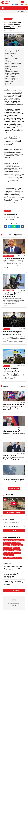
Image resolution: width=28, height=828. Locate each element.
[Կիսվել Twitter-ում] (10, 226)
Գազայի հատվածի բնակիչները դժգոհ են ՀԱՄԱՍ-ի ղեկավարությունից (13, 294)
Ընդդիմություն (8, 557)
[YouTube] (18, 4)
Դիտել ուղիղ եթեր (15, 512)
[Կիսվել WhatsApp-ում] (14, 226)
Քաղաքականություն (8, 255)
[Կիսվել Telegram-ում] (18, 226)
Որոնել (15, 531)
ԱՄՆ (6, 542)
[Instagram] (26, 4)
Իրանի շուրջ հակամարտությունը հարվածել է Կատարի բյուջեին (13, 480)
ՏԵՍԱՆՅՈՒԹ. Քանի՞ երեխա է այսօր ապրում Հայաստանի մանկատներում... (14, 574)
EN (25, 2)
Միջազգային (19, 540)
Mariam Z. (6, 267)
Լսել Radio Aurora (15, 590)
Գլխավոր (3, 11)
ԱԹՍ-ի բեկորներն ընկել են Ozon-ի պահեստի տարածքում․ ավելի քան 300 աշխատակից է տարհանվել (14, 406)
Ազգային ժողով (8, 555)
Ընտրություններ (17, 545)
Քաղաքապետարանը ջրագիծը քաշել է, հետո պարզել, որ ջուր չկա (14, 567)
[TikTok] (23, 4)
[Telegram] (21, 4)
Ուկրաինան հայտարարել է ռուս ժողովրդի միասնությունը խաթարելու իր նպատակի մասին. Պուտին (14, 432)
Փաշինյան (7, 552)
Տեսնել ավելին (14, 488)
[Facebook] (13, 4)
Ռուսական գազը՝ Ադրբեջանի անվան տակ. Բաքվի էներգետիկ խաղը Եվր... (13, 582)
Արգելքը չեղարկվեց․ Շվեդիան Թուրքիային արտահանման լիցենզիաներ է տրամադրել (12, 333)
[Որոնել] (25, 8)
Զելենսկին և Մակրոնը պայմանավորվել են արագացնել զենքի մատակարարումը (13, 457)
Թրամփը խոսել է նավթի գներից (13, 258)
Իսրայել (6, 550)
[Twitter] (16, 4)
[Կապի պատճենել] (22, 226)
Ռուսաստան (16, 542)
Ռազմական (10, 11)
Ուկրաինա (7, 547)
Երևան (16, 547)
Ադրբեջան (16, 550)
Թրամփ (18, 557)
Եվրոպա (16, 552)
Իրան (6, 545)
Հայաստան (7, 540)
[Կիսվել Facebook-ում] (5, 226)
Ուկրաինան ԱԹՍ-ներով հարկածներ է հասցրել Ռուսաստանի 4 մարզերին (11, 370)
